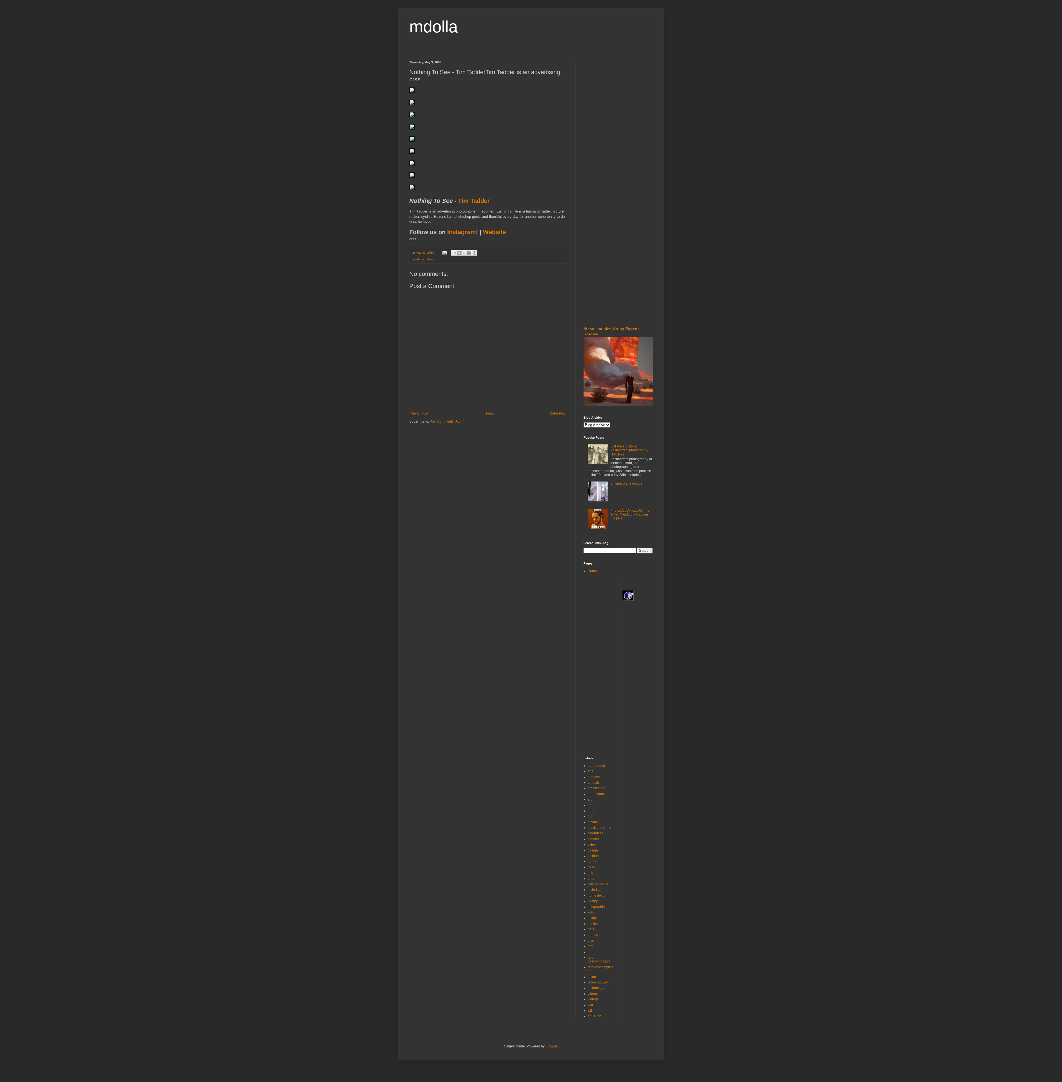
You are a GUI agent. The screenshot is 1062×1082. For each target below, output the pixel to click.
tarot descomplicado (599, 959)
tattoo (592, 977)
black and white (599, 828)
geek (591, 867)
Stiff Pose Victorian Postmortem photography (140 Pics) (629, 450)
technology (596, 988)
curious (593, 839)
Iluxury (593, 901)
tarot (591, 952)
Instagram (461, 232)
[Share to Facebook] (469, 253)
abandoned (596, 766)
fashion (593, 856)
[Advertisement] (600, 94)
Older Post (558, 413)
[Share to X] (464, 253)
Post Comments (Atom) (447, 421)
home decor (597, 895)
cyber (592, 845)
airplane (594, 777)
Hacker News (598, 884)
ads (590, 771)
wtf (590, 1011)
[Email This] (453, 253)
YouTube (594, 1016)
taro (591, 946)
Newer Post (419, 413)
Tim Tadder (474, 200)
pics (591, 941)
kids (591, 912)
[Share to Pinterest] (474, 253)
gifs (590, 873)
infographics (597, 907)
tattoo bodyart (598, 982)
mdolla (433, 26)
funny (592, 861)
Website (494, 232)
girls (591, 879)
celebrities (595, 833)
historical (594, 890)
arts (590, 805)
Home (489, 413)
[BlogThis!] (459, 253)
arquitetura (596, 794)
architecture (596, 788)
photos (593, 935)
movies (593, 924)
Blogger (551, 1046)
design (431, 259)
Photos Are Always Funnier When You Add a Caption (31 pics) (630, 515)
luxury (592, 918)
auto (591, 811)
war (590, 1005)
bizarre (593, 822)
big (590, 816)
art (424, 259)
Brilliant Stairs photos (626, 483)
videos (593, 994)
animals (594, 783)
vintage (593, 999)
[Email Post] (444, 252)
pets (591, 929)
